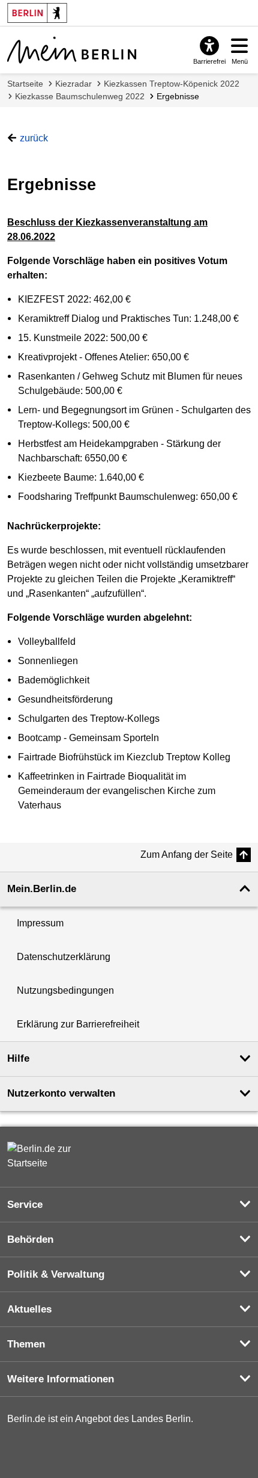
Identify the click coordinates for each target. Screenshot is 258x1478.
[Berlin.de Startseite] (43, 1156)
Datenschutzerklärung (63, 957)
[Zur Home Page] (71, 49)
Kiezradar (73, 83)
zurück (34, 138)
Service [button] (25, 1204)
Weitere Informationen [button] (60, 1379)
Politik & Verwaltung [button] (55, 1274)
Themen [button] (26, 1344)
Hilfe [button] (18, 1058)
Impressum (40, 923)
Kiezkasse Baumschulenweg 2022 (80, 96)
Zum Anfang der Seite (186, 854)
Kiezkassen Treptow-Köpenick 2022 (171, 83)
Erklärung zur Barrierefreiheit (78, 1024)
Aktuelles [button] (29, 1309)
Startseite (25, 83)
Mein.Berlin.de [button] (41, 888)
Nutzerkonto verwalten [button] (61, 1093)
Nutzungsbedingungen (65, 990)
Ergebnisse (178, 96)
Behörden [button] (30, 1239)
